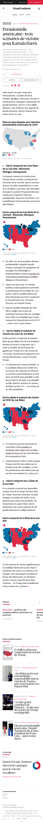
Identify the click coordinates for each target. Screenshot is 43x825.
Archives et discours (21, 696)
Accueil (5, 798)
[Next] (39, 602)
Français (14, 14)
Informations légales (9, 805)
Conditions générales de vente (13, 807)
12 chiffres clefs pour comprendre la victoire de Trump (27, 652)
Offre (4, 796)
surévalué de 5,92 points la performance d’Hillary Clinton (22, 277)
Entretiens (17, 667)
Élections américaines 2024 (28, 23)
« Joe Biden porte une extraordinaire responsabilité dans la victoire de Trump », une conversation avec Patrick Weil (27, 680)
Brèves (15, 23)
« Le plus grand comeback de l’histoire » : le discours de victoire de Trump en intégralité (26, 707)
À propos (6, 794)
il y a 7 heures (7, 618)
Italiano (28, 14)
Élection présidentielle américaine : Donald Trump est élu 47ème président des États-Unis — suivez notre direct (27, 732)
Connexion (22, 2)
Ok (21, 821)
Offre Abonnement (35, 2)
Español (21, 14)
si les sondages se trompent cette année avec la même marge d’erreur (22, 450)
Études (16, 646)
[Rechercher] (38, 8)
